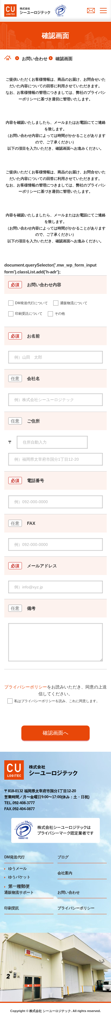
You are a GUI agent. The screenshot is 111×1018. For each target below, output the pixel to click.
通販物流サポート (19, 892)
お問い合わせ (68, 892)
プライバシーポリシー (25, 686)
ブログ (63, 857)
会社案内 (64, 873)
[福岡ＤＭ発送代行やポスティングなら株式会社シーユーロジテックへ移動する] (7, 58)
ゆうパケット (19, 877)
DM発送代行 (14, 857)
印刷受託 (11, 908)
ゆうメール (17, 868)
